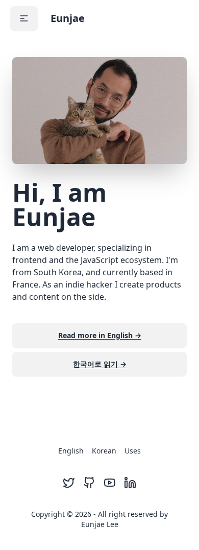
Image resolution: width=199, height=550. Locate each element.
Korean (104, 451)
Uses (133, 451)
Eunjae (68, 18)
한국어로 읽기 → (100, 364)
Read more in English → (99, 335)
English (71, 451)
